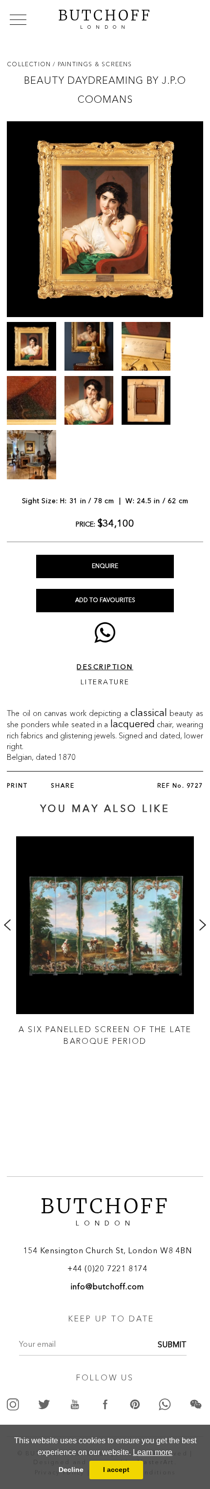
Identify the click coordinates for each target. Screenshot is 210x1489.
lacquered (132, 725)
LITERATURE (105, 682)
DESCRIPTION (105, 667)
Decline (71, 1469)
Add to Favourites (105, 600)
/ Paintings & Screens (92, 64)
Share (63, 786)
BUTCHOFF (105, 18)
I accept (116, 1469)
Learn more (152, 1452)
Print (17, 786)
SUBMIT (172, 1345)
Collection (30, 64)
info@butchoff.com (108, 1287)
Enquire (105, 566)
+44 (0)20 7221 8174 (107, 1269)
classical (148, 713)
